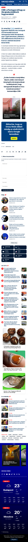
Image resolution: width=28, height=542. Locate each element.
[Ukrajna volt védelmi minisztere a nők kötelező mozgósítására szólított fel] (4, 408)
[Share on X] (7, 21)
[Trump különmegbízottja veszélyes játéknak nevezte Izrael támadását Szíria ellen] (4, 218)
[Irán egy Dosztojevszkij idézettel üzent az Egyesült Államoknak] (24, 282)
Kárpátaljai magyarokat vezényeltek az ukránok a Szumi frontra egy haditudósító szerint (12, 276)
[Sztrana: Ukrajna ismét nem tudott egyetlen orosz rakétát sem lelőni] (24, 294)
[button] (18, 1)
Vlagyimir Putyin (12, 436)
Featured (20, 434)
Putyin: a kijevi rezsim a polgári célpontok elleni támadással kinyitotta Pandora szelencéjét (17, 235)
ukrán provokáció (10, 439)
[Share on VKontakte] (9, 21)
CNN (12, 28)
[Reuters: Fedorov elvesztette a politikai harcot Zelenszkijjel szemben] (4, 429)
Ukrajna (3, 7)
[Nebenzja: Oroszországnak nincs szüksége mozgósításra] (4, 415)
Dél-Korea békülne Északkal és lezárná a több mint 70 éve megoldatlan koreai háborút (11, 318)
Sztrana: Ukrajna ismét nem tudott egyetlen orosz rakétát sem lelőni (11, 294)
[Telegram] (20, 256)
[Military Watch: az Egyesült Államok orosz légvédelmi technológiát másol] (24, 312)
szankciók (18, 436)
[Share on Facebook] (4, 21)
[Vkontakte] (7, 256)
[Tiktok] (20, 252)
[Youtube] (7, 252)
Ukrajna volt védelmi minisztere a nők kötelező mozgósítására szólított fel (17, 409)
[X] (20, 247)
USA (13, 146)
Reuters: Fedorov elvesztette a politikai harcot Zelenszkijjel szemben (16, 430)
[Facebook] (7, 247)
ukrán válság (8, 146)
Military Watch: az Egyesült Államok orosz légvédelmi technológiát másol (10, 312)
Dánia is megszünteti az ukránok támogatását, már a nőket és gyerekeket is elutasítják (17, 199)
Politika (10, 399)
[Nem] (26, 538)
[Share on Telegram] (12, 21)
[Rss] (19, 474)
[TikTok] (12, 474)
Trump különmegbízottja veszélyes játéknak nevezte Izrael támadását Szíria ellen (16, 217)
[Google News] (9, 474)
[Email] (14, 21)
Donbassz (4, 439)
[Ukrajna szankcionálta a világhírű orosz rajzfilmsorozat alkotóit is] (4, 422)
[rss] (7, 260)
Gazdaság (24, 436)
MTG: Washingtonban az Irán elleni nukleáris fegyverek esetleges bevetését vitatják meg (11, 306)
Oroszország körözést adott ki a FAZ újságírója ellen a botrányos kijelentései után (17, 402)
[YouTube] (7, 474)
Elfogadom (14, 539)
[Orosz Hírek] (7, 1)
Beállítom (14, 138)
